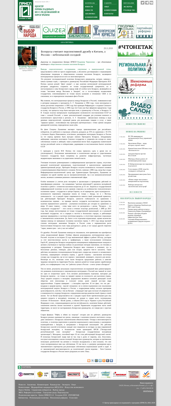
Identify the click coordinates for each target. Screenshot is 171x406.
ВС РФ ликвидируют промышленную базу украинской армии (140, 138)
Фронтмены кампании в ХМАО (138, 203)
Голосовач (73, 398)
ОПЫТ (106, 7)
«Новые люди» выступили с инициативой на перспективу (138, 180)
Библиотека (23, 398)
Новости (22, 385)
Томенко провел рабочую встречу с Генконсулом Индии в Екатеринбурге (139, 210)
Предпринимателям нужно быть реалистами (139, 175)
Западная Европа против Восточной (137, 155)
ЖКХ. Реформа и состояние (30, 392)
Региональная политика (39, 398)
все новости (136, 192)
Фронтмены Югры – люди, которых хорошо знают (137, 144)
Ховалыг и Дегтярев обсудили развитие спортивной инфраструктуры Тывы (137, 215)
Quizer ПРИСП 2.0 (46, 395)
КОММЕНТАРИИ (91, 17)
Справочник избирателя (41, 390)
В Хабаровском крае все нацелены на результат (140, 165)
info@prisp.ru (148, 391)
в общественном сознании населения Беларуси (67, 64)
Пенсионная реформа (59, 398)
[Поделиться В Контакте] (111, 360)
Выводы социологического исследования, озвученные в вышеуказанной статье (76, 69)
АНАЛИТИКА (90, 14)
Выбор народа (58, 390)
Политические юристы (28, 395)
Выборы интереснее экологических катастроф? (137, 185)
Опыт (73, 385)
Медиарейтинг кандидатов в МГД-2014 (47, 387)
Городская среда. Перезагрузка (56, 392)
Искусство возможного (74, 387)
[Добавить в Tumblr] (107, 360)
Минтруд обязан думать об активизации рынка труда (137, 160)
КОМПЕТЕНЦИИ (110, 10)
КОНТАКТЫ (108, 14)
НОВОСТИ (89, 7)
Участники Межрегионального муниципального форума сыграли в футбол (139, 221)
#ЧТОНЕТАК (73, 395)
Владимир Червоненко (86, 62)
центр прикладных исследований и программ (47, 10)
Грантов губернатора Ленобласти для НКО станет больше (139, 206)
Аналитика (31, 385)
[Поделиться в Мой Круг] (100, 360)
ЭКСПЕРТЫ (127, 7)
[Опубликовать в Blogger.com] (88, 360)
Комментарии (43, 385)
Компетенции (24, 387)
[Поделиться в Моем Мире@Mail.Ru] (96, 360)
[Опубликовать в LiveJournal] (92, 360)
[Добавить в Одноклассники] (103, 360)
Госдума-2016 (61, 395)
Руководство (129, 10)
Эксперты (66, 385)
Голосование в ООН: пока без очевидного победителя (138, 170)
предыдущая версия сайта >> (42, 1)
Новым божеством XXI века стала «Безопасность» (140, 149)
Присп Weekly (24, 390)
